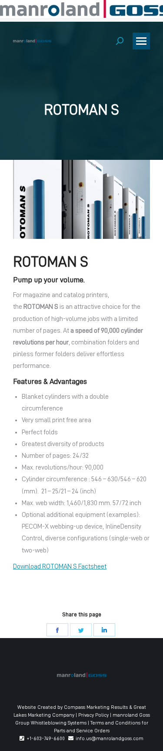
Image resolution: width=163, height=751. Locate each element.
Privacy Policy (93, 715)
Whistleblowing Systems (58, 722)
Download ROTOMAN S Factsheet (59, 566)
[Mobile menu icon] (141, 41)
